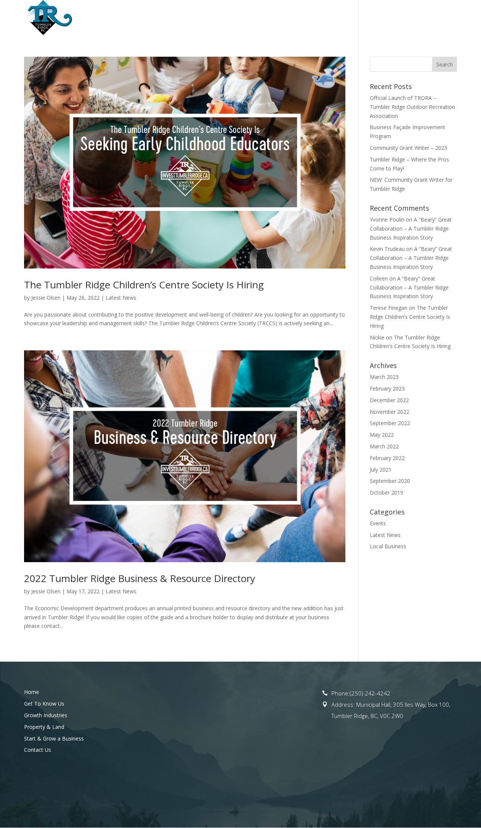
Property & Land (293, 18)
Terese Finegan (388, 307)
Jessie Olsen (46, 297)
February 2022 (387, 458)
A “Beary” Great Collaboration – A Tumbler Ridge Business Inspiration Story (411, 228)
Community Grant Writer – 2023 (408, 147)
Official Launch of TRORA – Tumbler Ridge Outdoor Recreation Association (412, 106)
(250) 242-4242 (370, 693)
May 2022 (382, 434)
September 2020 (390, 480)
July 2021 (381, 469)
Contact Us (440, 18)
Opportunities (230, 18)
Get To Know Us (169, 18)
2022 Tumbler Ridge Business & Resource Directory (139, 578)
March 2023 (384, 376)
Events (378, 523)
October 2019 (386, 492)
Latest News (121, 297)
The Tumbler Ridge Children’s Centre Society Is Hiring (144, 284)
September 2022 (390, 423)
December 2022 (389, 400)
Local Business (388, 546)
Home (129, 18)
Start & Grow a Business (370, 18)
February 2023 (387, 388)
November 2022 (389, 411)
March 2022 (384, 446)
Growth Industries (45, 715)
